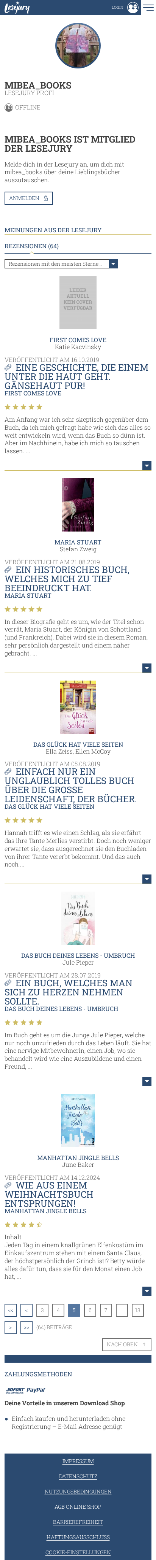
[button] (125, 7)
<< (10, 1310)
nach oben (122, 1344)
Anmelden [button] (24, 198)
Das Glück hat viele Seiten (78, 744)
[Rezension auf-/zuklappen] (146, 465)
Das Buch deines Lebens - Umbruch (78, 955)
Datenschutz (78, 1476)
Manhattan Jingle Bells (78, 1158)
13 (137, 1310)
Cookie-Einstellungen (78, 1552)
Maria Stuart (78, 542)
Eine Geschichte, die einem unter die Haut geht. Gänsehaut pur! (76, 376)
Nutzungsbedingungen (78, 1491)
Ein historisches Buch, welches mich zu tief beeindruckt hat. (67, 578)
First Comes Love (78, 340)
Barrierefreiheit (78, 1521)
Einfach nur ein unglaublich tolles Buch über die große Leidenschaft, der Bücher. (71, 785)
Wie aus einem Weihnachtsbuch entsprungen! (49, 1194)
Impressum (78, 1461)
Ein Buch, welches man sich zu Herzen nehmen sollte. (69, 992)
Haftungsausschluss (78, 1537)
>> (26, 1327)
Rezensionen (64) (32, 246)
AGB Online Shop (78, 1506)
